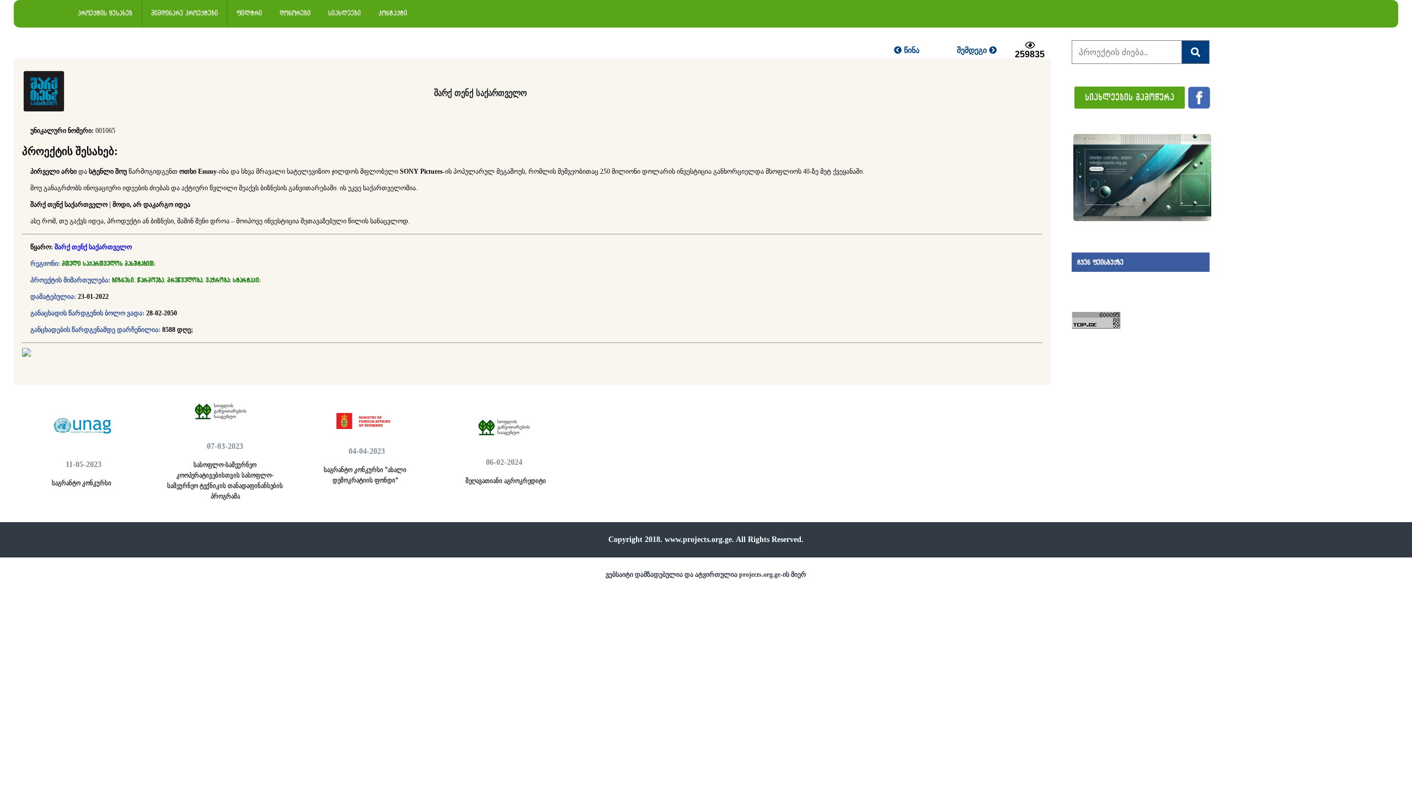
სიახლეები (344, 13)
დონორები (295, 13)
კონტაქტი (392, 13)
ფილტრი (249, 13)
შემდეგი (973, 50)
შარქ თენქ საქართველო (93, 247)
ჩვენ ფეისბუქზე (1100, 262)
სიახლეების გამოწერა (1129, 97)
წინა (910, 50)
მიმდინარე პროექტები (184, 13)
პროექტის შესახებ (105, 13)
